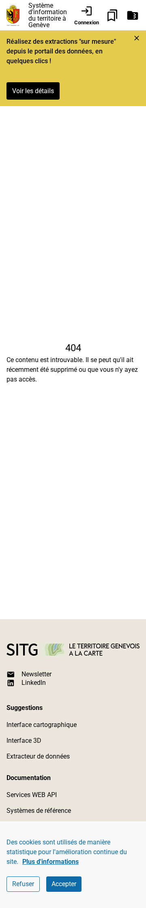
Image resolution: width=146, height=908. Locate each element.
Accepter (64, 884)
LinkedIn (33, 682)
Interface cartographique (41, 725)
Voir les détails (33, 91)
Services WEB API (31, 795)
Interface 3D (23, 740)
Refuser (23, 884)
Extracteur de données (38, 756)
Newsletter (36, 674)
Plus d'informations (50, 861)
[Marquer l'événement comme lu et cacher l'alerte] (137, 38)
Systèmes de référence (38, 810)
